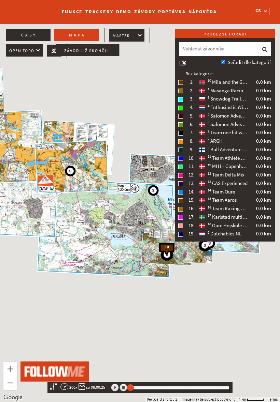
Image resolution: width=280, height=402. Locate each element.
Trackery (99, 12)
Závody (144, 12)
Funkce (72, 12)
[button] (209, 243)
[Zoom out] (10, 383)
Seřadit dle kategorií (249, 62)
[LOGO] (31, 8)
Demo (124, 12)
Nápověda (202, 12)
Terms (273, 399)
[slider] (130, 387)
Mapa (77, 35)
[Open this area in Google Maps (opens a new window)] (13, 397)
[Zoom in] (10, 369)
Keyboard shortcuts (162, 399)
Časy (29, 35)
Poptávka (172, 12)
